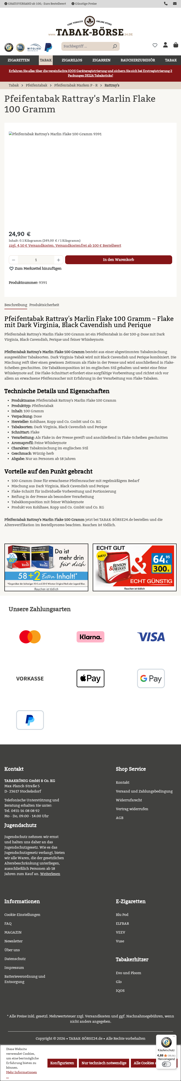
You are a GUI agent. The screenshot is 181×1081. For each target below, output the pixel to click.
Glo (119, 982)
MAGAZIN (13, 932)
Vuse (120, 941)
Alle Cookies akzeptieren (154, 1063)
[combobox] (85, 46)
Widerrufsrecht (129, 800)
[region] (90, 179)
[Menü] (174, 1037)
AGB (119, 818)
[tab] (15, 305)
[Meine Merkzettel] (155, 45)
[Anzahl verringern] (13, 259)
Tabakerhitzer (132, 959)
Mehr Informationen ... (21, 1074)
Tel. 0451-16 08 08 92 (22, 811)
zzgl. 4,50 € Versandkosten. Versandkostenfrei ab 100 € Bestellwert (65, 245)
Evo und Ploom (128, 973)
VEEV (120, 932)
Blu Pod (122, 915)
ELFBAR (122, 923)
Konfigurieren (62, 1063)
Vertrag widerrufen (132, 809)
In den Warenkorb (118, 260)
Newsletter (13, 941)
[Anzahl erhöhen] (58, 259)
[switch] (166, 1064)
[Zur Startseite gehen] (90, 26)
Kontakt (122, 782)
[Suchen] (114, 46)
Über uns (12, 950)
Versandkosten (97, 1016)
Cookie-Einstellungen (22, 915)
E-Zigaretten (131, 901)
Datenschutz (15, 959)
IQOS (120, 991)
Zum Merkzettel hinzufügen (38, 268)
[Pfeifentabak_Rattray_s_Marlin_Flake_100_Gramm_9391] (90, 179)
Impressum (14, 968)
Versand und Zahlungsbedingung (144, 791)
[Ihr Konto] (165, 45)
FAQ (7, 923)
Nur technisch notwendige (104, 1063)
